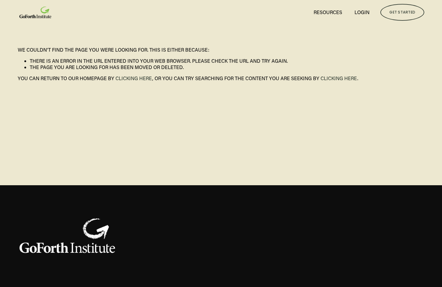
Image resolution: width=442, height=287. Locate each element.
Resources (328, 12)
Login (362, 12)
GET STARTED (402, 12)
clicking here (133, 78)
